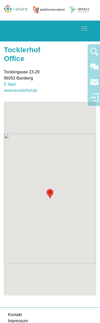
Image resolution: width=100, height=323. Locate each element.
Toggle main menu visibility (84, 28)
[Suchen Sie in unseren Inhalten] (94, 54)
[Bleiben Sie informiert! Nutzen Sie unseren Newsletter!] (94, 84)
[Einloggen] (94, 100)
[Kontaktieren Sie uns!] (94, 69)
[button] (50, 194)
